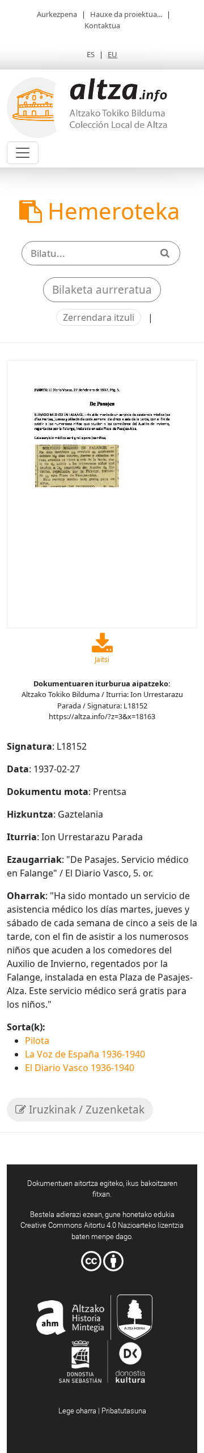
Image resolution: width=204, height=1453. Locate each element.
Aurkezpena (57, 14)
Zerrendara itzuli (98, 317)
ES (91, 54)
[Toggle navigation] (23, 152)
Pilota (37, 1040)
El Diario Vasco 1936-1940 (79, 1067)
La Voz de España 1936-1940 (85, 1054)
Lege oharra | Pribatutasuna (102, 1410)
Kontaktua (102, 25)
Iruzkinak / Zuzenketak (85, 1109)
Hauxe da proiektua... (126, 14)
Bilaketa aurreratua (102, 289)
